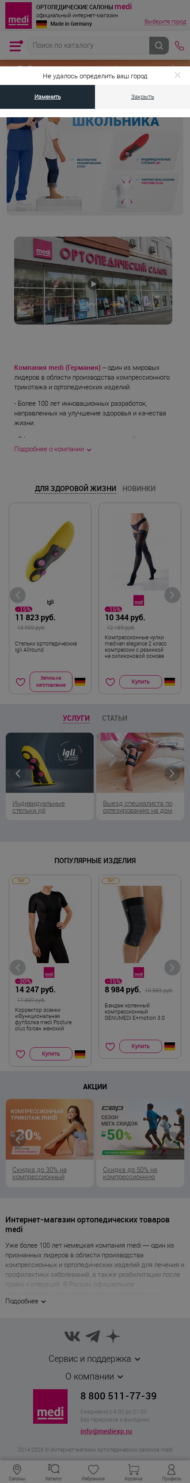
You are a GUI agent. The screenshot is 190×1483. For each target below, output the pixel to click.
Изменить (47, 96)
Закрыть (142, 96)
